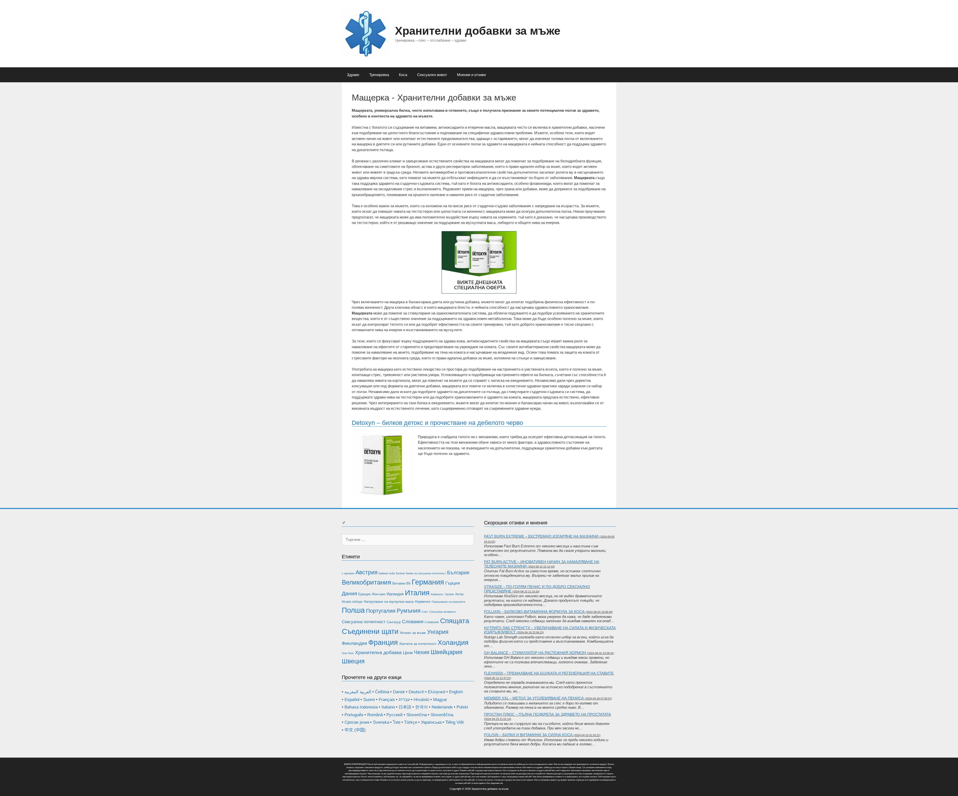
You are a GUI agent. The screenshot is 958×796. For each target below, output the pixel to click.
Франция (383, 642)
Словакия (412, 621)
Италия (417, 593)
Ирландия (395, 594)
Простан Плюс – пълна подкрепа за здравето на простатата (547, 714)
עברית (404, 699)
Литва (459, 594)
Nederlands (442, 707)
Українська (431, 722)
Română (375, 714)
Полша (353, 610)
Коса (403, 75)
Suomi (369, 699)
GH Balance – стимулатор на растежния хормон (535, 653)
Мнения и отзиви (471, 75)
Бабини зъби (387, 573)
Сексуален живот (432, 75)
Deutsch (416, 692)
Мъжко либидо (352, 601)
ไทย (396, 722)
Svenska (381, 722)
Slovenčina (416, 714)
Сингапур (394, 622)
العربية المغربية (358, 692)
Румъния (408, 610)
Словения (432, 622)
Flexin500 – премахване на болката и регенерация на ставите (549, 673)
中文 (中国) (355, 730)
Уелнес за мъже (413, 633)
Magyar (440, 699)
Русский (394, 714)
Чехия (421, 652)
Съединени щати (370, 631)
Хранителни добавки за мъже (477, 30)
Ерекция (364, 594)
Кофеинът (437, 594)
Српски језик (357, 722)
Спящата (454, 621)
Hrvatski (421, 699)
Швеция (353, 661)
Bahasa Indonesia (361, 707)
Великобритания (366, 582)
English (456, 692)
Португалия (380, 611)
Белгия (400, 573)
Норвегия (422, 601)
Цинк (408, 652)
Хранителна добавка (378, 652)
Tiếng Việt (454, 722)
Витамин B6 (401, 583)
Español (352, 699)
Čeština (382, 692)
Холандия (453, 642)
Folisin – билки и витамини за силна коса (528, 735)
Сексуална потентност (363, 621)
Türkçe (410, 722)
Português (354, 714)
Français (387, 699)
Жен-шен (378, 594)
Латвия (449, 594)
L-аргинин (348, 573)
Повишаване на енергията (448, 601)
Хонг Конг (348, 653)
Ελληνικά (436, 692)
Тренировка (379, 75)
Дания (349, 594)
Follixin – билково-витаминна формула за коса (534, 611)
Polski (462, 707)
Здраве (353, 75)
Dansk (399, 692)
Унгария (437, 632)
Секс (425, 611)
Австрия (366, 572)
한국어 (421, 707)
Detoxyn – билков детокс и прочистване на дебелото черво (437, 422)
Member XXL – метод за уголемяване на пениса (534, 698)
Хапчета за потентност (417, 644)
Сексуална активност (442, 611)
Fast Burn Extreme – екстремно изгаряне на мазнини (541, 536)
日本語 (405, 707)
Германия (428, 582)
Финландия (354, 643)
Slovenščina (442, 714)
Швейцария (446, 652)
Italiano (388, 707)
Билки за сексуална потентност (426, 573)
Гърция (452, 583)
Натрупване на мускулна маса (389, 601)
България (458, 572)
